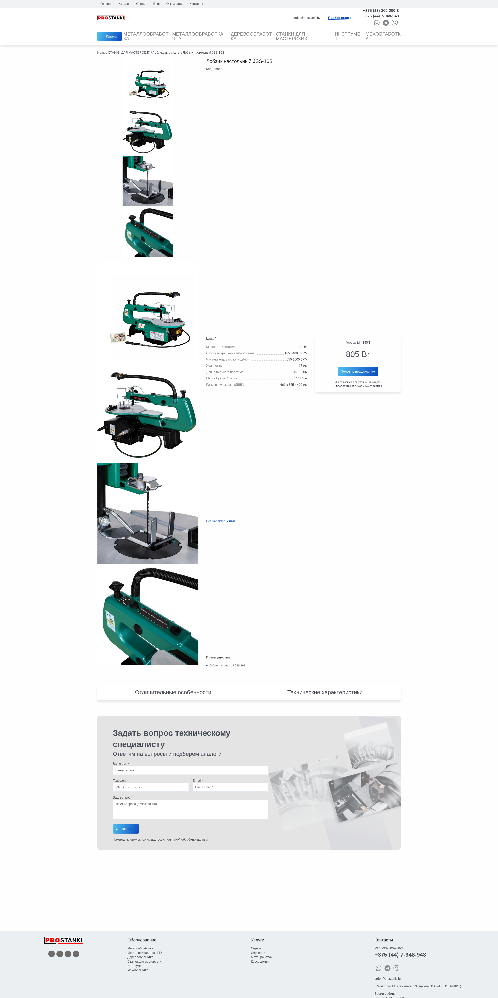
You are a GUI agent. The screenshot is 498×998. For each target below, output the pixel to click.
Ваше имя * (121, 763)
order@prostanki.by (388, 978)
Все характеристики (220, 521)
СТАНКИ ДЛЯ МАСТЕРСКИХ (129, 52)
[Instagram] (68, 953)
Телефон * (120, 780)
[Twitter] (59, 953)
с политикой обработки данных (185, 839)
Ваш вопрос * (122, 797)
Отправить (123, 828)
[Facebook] (51, 953)
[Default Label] (76, 953)
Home (101, 52)
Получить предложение (358, 371)
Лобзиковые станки (167, 52)
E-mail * (198, 780)
